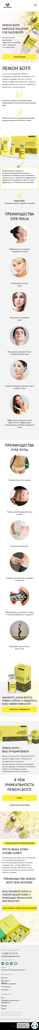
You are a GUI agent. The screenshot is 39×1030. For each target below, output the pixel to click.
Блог (3, 997)
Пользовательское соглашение (11, 1012)
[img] (11, 963)
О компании (6, 987)
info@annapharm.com (10, 956)
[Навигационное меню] (35, 5)
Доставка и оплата (5, 982)
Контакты (5, 990)
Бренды (4, 1006)
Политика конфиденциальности (11, 1015)
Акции (3, 1008)
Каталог (4, 978)
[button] (19, 57)
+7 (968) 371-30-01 (9, 953)
